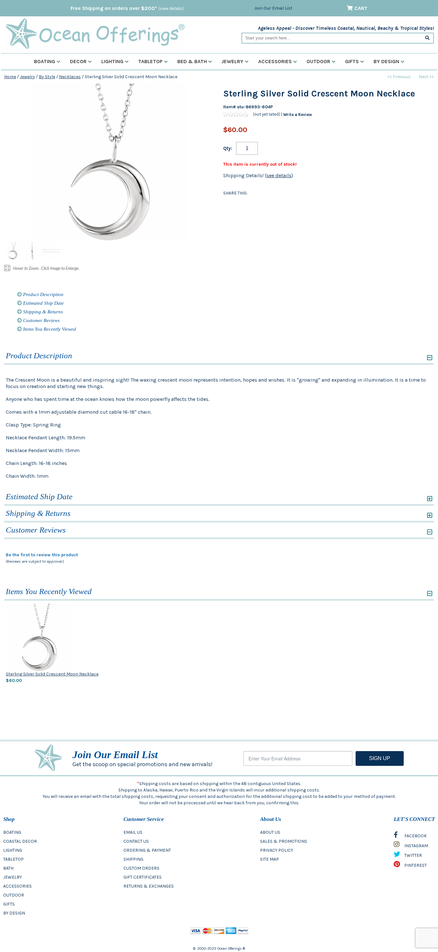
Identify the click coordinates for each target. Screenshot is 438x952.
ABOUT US (270, 832)
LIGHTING (12, 850)
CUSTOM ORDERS (141, 868)
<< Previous (399, 76)
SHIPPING (133, 859)
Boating (44, 61)
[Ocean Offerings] (94, 34)
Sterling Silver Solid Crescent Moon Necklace (52, 674)
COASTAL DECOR (20, 841)
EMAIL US (132, 832)
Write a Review (297, 114)
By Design (386, 61)
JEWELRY (12, 877)
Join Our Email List (273, 8)
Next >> (426, 76)
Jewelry (232, 61)
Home (10, 76)
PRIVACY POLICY (276, 850)
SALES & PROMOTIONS (283, 841)
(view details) (171, 8)
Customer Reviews (41, 320)
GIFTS (9, 904)
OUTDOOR (13, 895)
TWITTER (412, 855)
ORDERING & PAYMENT (147, 850)
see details (278, 175)
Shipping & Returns (42, 311)
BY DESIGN (14, 913)
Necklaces (70, 76)
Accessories (275, 61)
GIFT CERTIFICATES (142, 877)
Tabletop (150, 61)
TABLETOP (13, 859)
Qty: (227, 148)
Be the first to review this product (42, 555)
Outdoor (318, 61)
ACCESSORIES (17, 886)
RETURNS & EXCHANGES (148, 886)
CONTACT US (136, 841)
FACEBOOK (415, 836)
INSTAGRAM (415, 846)
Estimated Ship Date (43, 303)
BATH (8, 868)
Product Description (42, 294)
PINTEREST (415, 865)
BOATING (12, 832)
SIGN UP (379, 758)
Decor (78, 61)
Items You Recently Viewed (49, 329)
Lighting (112, 61)
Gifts (352, 61)
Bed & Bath (192, 61)
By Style (47, 76)
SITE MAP (269, 859)
